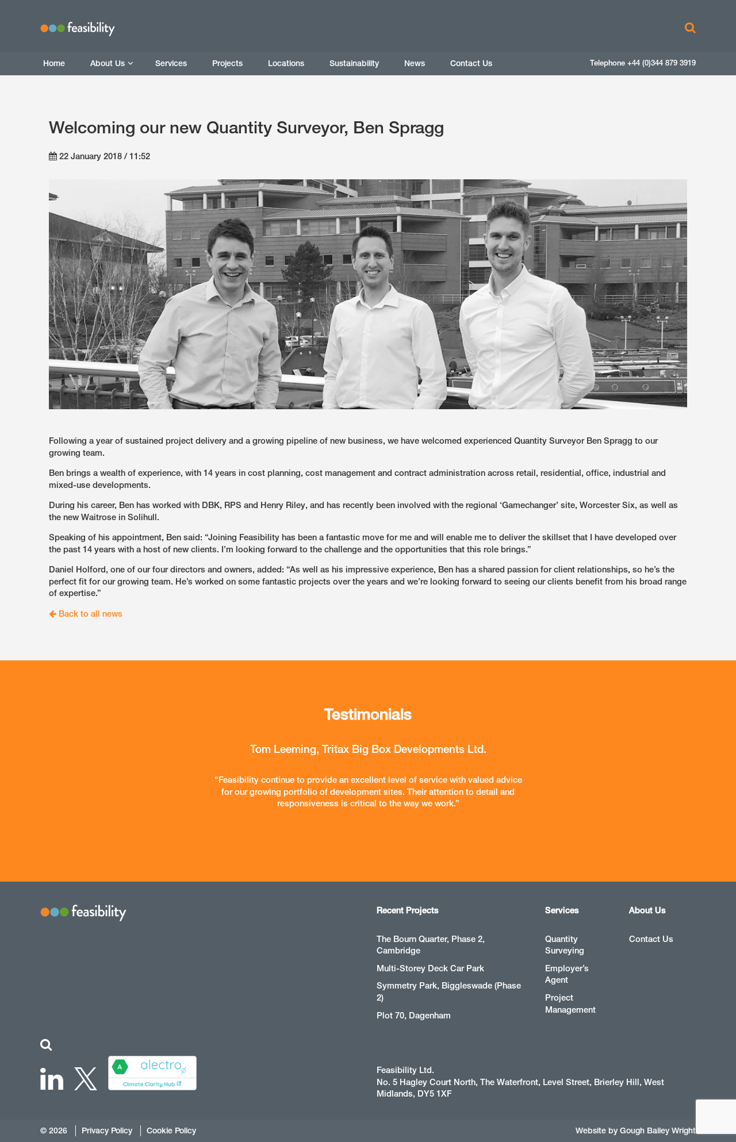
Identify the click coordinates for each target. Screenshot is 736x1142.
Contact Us (471, 63)
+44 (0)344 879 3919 (661, 63)
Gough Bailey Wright (658, 1130)
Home (54, 63)
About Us (107, 63)
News (414, 63)
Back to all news (89, 614)
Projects (227, 63)
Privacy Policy (107, 1130)
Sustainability (354, 63)
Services (171, 63)
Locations (286, 63)
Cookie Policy (171, 1130)
